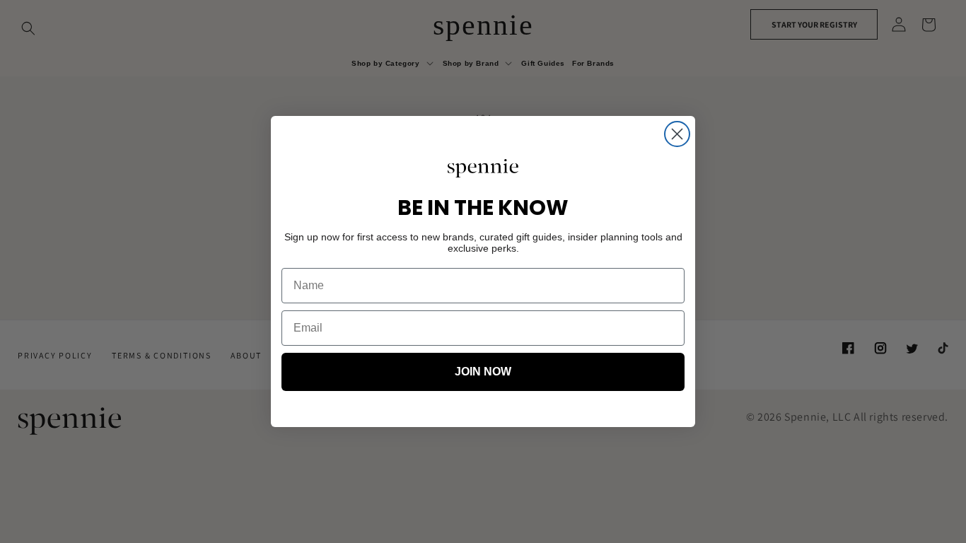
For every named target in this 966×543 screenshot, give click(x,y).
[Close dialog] (677, 134)
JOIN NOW (483, 372)
